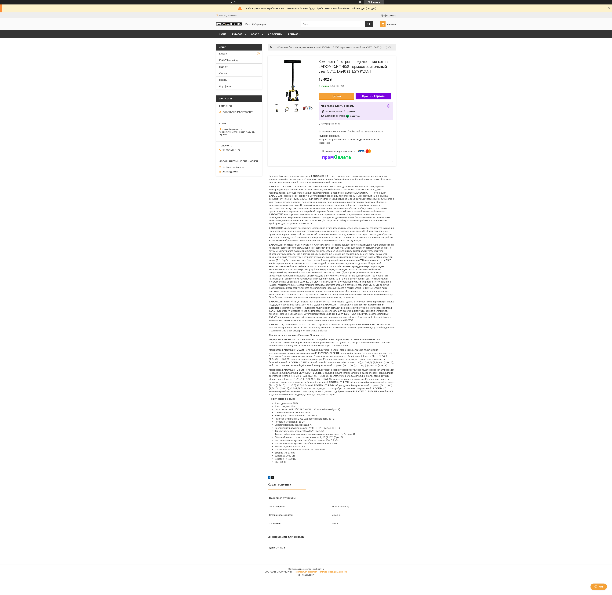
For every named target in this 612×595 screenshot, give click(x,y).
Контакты (294, 34)
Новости (223, 66)
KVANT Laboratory (228, 60)
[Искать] (369, 24)
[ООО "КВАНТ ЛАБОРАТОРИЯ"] (229, 24)
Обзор (255, 34)
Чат (601, 586)
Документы (275, 34)
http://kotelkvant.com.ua (233, 167)
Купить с (367, 96)
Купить (336, 96)
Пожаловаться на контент (305, 572)
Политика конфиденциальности (333, 572)
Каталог (237, 34)
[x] (272, 478)
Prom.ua (320, 569)
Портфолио (225, 86)
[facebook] (269, 478)
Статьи (223, 73)
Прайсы (223, 80)
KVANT (222, 34)
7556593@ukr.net (230, 172)
